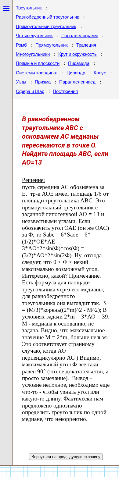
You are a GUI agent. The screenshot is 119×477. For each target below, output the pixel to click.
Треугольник (29, 7)
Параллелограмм (79, 35)
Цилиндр (76, 72)
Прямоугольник (51, 45)
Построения (65, 91)
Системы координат (37, 72)
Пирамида (78, 63)
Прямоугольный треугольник (46, 26)
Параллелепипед (77, 82)
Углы (21, 82)
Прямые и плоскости (38, 63)
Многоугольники (33, 54)
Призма (43, 82)
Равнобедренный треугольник (47, 17)
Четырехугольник (34, 35)
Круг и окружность (77, 54)
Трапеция (86, 45)
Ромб (21, 45)
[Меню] (6, 7)
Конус (100, 72)
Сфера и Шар (30, 91)
